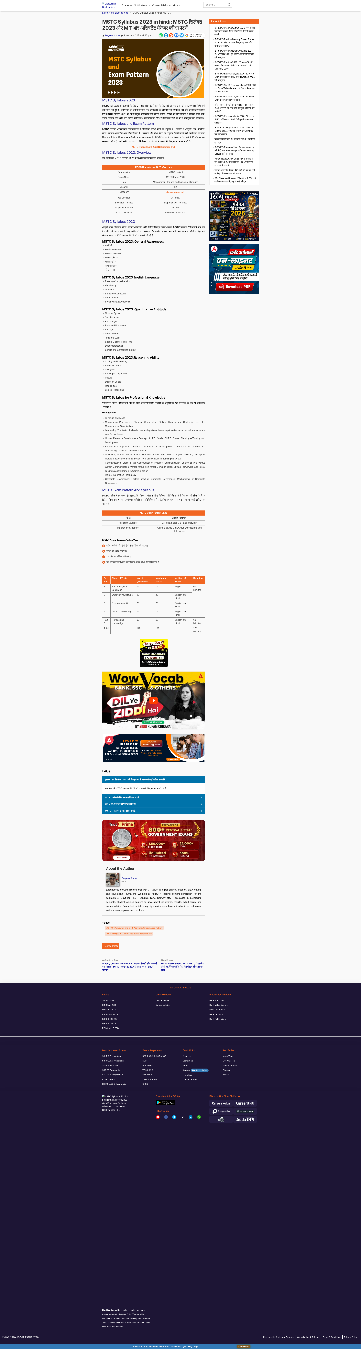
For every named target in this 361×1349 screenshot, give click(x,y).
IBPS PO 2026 (109, 1010)
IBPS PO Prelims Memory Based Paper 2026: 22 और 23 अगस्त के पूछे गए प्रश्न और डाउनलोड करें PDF (234, 42)
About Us (187, 1056)
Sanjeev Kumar (112, 35)
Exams (125, 5)
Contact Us (188, 1061)
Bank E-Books (216, 1014)
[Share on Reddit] (171, 35)
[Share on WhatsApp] (161, 35)
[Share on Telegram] (166, 35)
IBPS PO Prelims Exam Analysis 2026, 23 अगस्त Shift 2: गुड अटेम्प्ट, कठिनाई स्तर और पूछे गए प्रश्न (234, 54)
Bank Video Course (218, 1005)
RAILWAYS (147, 1065)
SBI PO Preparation (111, 1056)
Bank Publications (217, 1019)
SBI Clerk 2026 (109, 1005)
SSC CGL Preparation (112, 1074)
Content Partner (190, 1079)
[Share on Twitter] (182, 35)
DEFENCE (147, 1074)
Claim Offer (243, 1346)
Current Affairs (160, 5)
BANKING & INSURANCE (154, 1056)
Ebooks (226, 1070)
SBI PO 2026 (108, 1000)
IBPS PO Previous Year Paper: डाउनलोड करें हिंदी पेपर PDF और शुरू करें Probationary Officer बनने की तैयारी (234, 150)
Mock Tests (228, 1056)
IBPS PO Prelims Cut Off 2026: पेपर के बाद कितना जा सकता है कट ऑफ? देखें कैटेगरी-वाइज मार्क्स (234, 31)
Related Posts (111, 946)
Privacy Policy (350, 1337)
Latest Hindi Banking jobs (115, 13)
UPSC (145, 1084)
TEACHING (147, 1070)
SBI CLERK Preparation (113, 1061)
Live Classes (229, 1061)
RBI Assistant (108, 1079)
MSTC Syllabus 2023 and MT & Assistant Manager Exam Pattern (134, 928)
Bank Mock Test (216, 1000)
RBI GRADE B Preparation (114, 1084)
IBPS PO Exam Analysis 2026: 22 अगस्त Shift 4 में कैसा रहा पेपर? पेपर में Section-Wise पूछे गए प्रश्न (234, 76)
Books (226, 1074)
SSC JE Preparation (111, 1070)
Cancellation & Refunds (308, 1337)
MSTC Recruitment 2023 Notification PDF (154, 147)
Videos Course (230, 1065)
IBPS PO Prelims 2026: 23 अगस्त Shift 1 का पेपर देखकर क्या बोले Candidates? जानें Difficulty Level (234, 65)
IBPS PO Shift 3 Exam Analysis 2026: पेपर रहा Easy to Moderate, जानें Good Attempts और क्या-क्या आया (235, 88)
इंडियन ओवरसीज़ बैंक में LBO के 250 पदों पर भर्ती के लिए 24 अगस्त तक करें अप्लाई (234, 172)
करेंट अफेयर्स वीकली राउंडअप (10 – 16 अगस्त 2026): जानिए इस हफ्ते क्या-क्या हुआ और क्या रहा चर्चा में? (234, 108)
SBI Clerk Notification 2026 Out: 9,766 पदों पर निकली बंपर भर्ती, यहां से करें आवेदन (235, 180)
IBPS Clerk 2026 (110, 1014)
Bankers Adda (162, 1000)
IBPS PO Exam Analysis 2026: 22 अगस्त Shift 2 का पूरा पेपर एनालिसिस (234, 98)
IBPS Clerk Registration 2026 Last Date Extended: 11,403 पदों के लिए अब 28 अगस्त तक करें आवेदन (234, 130)
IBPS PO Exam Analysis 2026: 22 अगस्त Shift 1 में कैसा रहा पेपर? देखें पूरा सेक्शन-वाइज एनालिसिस (234, 119)
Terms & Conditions (332, 1337)
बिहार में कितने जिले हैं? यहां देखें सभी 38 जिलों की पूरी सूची (234, 141)
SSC (144, 1061)
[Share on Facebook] (176, 35)
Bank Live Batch (217, 1010)
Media (185, 1065)
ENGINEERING (149, 1079)
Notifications (140, 5)
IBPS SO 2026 (109, 1023)
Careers (195, 1070)
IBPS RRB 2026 (109, 1019)
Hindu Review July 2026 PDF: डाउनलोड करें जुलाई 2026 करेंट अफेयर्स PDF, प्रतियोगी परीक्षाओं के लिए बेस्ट (233, 162)
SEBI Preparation (110, 1065)
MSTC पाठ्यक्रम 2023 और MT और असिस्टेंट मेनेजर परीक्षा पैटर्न (128, 934)
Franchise (187, 1075)
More (175, 5)
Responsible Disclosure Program (278, 1337)
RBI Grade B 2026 (111, 1028)
